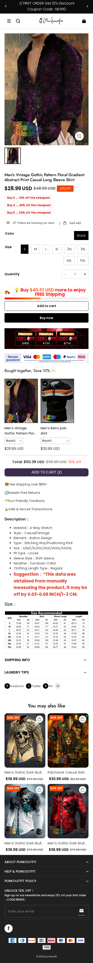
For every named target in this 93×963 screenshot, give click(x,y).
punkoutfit (51, 956)
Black (81, 235)
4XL (69, 260)
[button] (9, 20)
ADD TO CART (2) (47, 472)
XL (56, 249)
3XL (83, 249)
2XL (69, 249)
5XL (83, 260)
